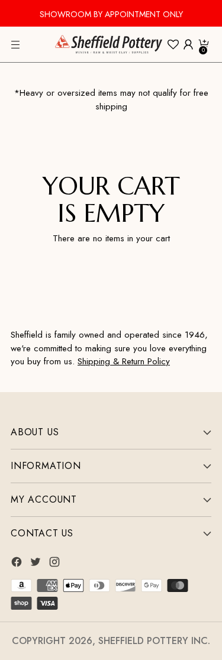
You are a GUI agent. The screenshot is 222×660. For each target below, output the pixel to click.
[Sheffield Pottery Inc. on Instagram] (56, 564)
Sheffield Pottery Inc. (154, 641)
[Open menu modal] (17, 45)
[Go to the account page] (188, 45)
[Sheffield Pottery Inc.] (108, 44)
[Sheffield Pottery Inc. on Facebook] (18, 564)
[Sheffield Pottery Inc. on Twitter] (37, 564)
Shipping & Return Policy (124, 361)
